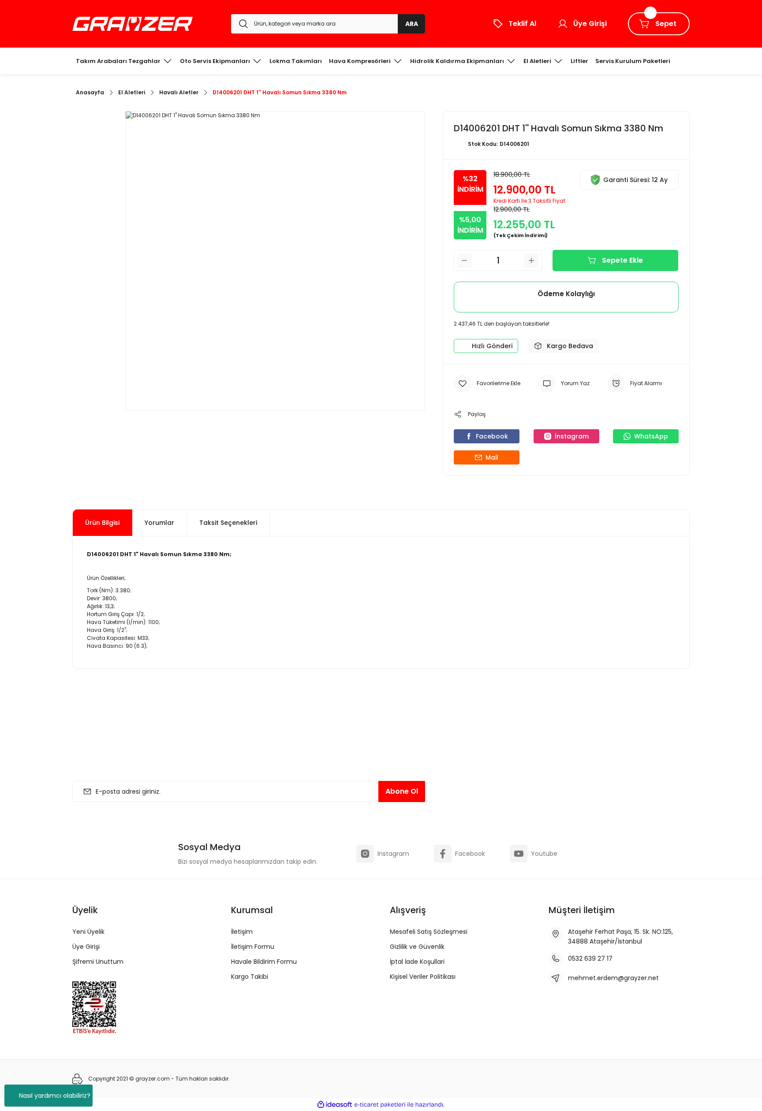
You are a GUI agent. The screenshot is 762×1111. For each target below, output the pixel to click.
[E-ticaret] (380, 1105)
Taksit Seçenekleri (228, 522)
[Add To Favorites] (487, 383)
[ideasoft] (334, 1104)
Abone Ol (401, 791)
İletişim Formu (252, 946)
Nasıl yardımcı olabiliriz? (54, 1095)
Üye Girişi (86, 946)
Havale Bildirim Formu (264, 961)
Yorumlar (159, 522)
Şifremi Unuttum (97, 961)
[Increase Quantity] (531, 260)
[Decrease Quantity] (464, 260)
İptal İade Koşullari (417, 961)
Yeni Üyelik (88, 931)
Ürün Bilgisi (102, 522)
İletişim (242, 931)
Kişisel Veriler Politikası (423, 976)
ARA (411, 23)
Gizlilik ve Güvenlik (417, 946)
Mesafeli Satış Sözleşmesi (428, 931)
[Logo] (132, 23)
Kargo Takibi (249, 976)
